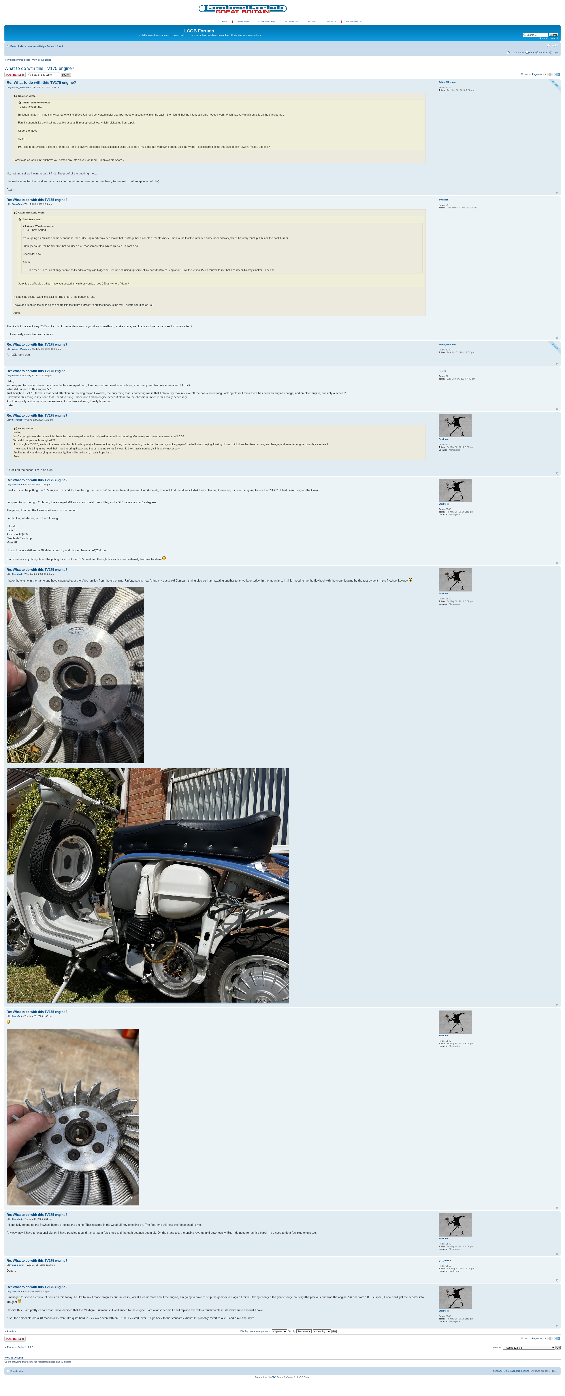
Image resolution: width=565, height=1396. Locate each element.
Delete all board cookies (516, 1371)
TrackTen (17, 204)
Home (224, 22)
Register (543, 52)
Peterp (15, 375)
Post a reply (10, 73)
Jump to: (496, 1347)
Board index (17, 46)
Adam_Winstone (21, 87)
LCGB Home (517, 52)
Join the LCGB (291, 22)
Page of (538, 74)
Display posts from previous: (256, 1331)
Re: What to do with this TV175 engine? (41, 82)
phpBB (271, 1377)
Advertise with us (354, 22)
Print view (548, 45)
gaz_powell (18, 1265)
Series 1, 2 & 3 (55, 46)
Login (555, 52)
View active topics (41, 59)
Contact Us (331, 22)
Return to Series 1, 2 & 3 (20, 1347)
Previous (12, 1331)
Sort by (292, 1331)
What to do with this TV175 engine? (39, 68)
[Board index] (6, 26)
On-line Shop (243, 22)
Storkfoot (17, 420)
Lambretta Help (36, 46)
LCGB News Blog (266, 22)
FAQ (531, 52)
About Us (312, 22)
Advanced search (548, 38)
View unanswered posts (17, 59)
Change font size (555, 45)
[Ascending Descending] (325, 1331)
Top (557, 193)
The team (497, 1371)
